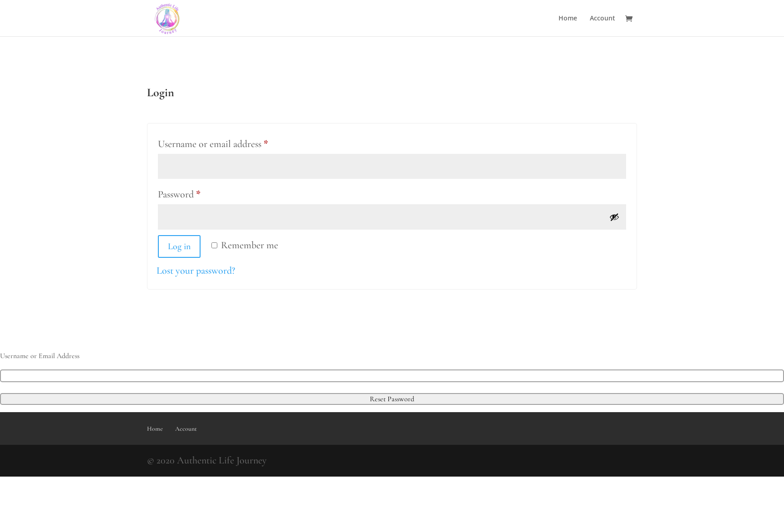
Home (568, 18)
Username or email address (231, 144)
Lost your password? (196, 270)
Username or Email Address (39, 355)
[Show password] (614, 217)
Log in (179, 246)
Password (197, 194)
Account (602, 18)
